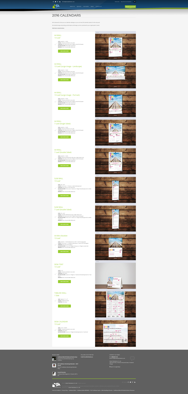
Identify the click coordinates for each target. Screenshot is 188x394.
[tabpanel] (115, 47)
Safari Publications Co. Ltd (71, 383)
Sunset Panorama (62, 372)
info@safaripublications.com (118, 358)
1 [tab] (115, 58)
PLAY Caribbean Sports (95, 390)
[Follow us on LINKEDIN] (60, 2)
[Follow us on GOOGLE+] (58, 2)
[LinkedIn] (135, 382)
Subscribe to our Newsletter (126, 1)
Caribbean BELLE (72, 390)
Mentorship (117, 1)
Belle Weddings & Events (107, 390)
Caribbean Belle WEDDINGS (83, 390)
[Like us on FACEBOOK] (53, 2)
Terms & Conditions (56, 390)
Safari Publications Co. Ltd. (74, 387)
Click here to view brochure (58, 28)
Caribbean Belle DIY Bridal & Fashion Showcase (123, 390)
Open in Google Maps (115, 366)
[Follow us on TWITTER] (55, 2)
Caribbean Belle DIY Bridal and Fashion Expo (67, 357)
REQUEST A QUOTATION (130, 6)
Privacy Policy (65, 390)
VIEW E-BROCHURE (64, 51)
